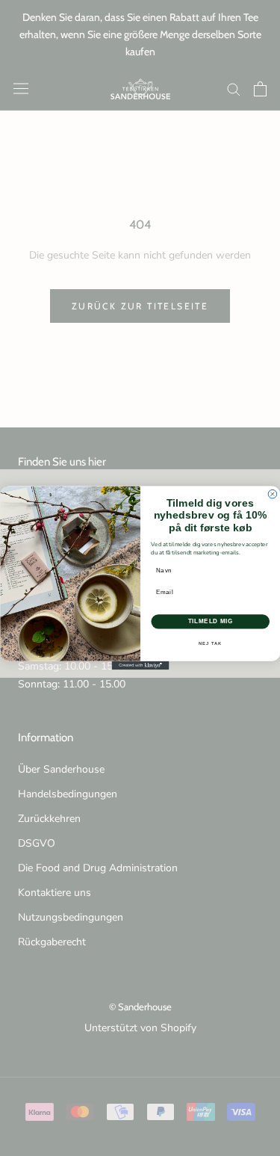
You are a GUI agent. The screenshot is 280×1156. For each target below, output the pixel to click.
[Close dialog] (272, 494)
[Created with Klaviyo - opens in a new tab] (140, 665)
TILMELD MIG (209, 622)
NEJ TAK (210, 643)
